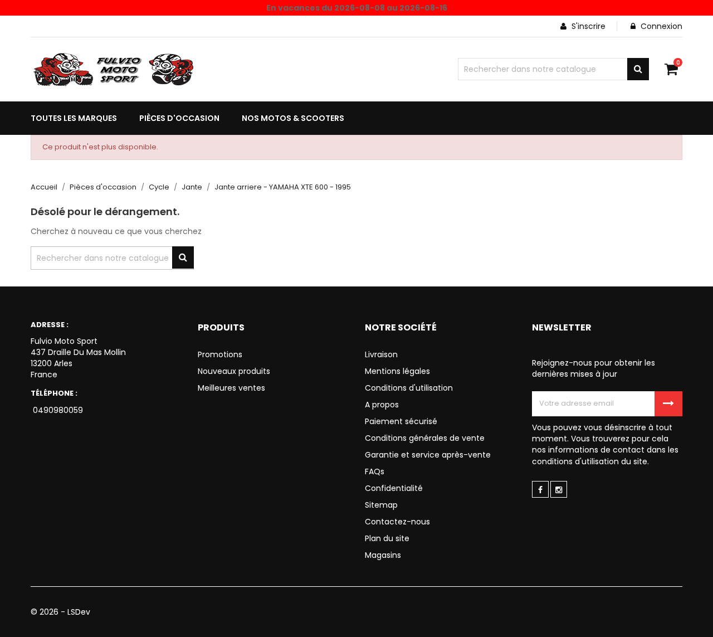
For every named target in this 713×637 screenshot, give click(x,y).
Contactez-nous (397, 521)
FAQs (374, 471)
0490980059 (57, 410)
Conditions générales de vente (425, 438)
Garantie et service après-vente (428, 454)
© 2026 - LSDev (60, 611)
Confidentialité (394, 488)
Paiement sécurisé (401, 421)
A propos (382, 404)
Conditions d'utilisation (409, 387)
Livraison (381, 354)
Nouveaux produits (234, 371)
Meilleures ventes (231, 387)
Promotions (220, 354)
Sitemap (381, 504)
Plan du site (387, 538)
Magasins (383, 555)
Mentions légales (397, 371)
